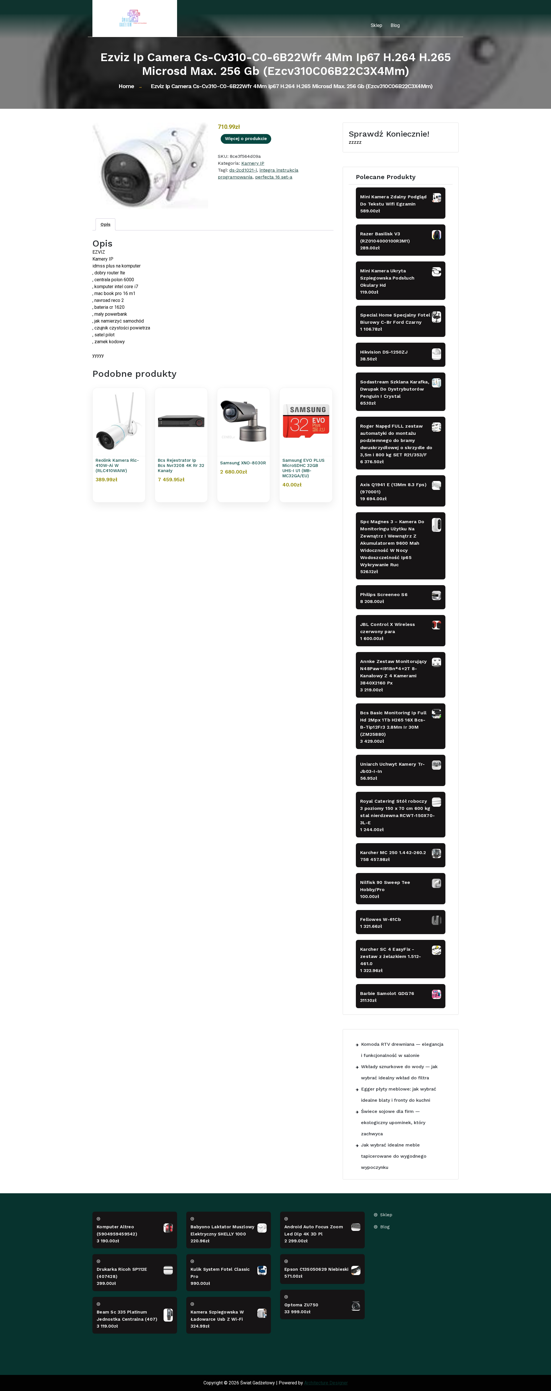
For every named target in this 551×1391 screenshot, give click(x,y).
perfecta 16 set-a (273, 177)
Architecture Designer (326, 1383)
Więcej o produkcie (246, 138)
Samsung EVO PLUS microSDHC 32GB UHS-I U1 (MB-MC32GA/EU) (303, 468)
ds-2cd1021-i (243, 170)
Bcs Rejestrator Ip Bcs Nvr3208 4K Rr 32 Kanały (181, 465)
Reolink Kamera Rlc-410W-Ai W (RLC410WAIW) (117, 465)
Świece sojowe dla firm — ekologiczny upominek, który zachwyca (393, 1122)
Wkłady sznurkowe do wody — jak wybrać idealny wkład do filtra (399, 1072)
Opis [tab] (105, 224)
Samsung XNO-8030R (243, 462)
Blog (395, 25)
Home (126, 86)
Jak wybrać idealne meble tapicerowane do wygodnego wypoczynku (393, 1156)
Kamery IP (252, 163)
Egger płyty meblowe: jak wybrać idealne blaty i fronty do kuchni (398, 1094)
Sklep (376, 25)
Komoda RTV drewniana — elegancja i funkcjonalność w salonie (402, 1049)
